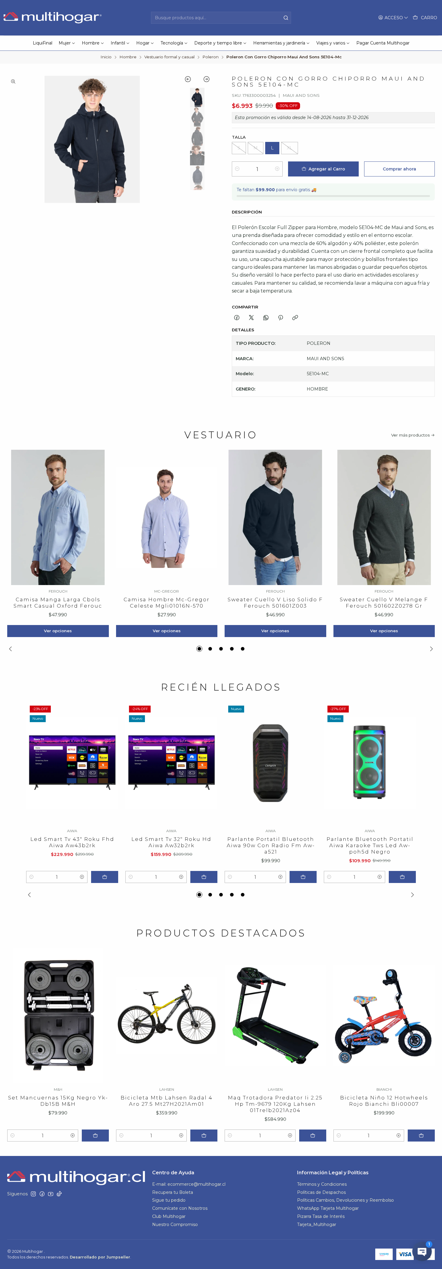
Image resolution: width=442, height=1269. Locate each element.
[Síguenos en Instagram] (33, 1194)
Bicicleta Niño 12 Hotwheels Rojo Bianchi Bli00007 (384, 1101)
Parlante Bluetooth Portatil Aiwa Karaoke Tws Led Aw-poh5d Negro (370, 845)
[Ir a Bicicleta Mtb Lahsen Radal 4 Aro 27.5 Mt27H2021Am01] (167, 1015)
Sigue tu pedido (169, 1200)
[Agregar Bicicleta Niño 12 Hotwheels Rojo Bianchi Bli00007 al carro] (421, 1136)
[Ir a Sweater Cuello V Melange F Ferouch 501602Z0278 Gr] (384, 517)
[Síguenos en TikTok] (59, 1194)
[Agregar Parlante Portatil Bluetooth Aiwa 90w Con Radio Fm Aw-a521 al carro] (303, 877)
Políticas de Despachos (321, 1192)
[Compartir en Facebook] (237, 318)
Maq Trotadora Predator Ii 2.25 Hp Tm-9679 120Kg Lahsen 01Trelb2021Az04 (275, 1104)
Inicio (106, 57)
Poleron (210, 57)
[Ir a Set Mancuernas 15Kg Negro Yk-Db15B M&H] (58, 1015)
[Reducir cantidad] (237, 169)
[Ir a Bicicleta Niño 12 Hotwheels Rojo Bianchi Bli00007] (384, 1015)
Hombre (128, 57)
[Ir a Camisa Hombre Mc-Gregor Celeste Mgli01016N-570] (167, 517)
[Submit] (286, 18)
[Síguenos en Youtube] (51, 1194)
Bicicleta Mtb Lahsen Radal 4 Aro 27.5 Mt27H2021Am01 (167, 1101)
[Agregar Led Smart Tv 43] (104, 877)
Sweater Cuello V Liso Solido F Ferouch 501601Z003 (275, 602)
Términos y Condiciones (322, 1184)
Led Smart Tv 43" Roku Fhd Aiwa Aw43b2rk (72, 842)
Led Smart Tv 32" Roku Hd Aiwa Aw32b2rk (171, 842)
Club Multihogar (169, 1216)
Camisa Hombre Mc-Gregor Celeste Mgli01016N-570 (167, 602)
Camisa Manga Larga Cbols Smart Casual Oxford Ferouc (58, 602)
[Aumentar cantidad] (277, 169)
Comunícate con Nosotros (179, 1208)
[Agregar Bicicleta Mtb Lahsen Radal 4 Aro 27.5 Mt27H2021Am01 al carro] (203, 1136)
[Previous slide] (190, 80)
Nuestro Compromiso (175, 1224)
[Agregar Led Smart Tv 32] (203, 877)
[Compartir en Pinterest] (280, 318)
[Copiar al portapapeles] (295, 318)
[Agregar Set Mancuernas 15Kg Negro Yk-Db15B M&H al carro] (95, 1136)
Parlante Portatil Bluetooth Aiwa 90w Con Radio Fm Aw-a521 (271, 845)
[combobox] (221, 18)
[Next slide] (203, 80)
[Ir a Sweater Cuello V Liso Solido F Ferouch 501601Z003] (275, 517)
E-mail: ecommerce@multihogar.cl (189, 1184)
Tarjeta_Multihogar (316, 1224)
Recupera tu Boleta (172, 1192)
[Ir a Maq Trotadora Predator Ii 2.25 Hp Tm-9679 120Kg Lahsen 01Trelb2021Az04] (275, 1015)
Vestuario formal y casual (169, 57)
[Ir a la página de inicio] (53, 17)
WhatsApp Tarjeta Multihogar (328, 1208)
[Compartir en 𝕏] (251, 318)
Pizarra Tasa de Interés (321, 1216)
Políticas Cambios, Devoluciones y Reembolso (345, 1200)
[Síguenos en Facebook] (42, 1194)
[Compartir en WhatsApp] (266, 318)
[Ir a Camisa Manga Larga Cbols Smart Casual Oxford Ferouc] (58, 517)
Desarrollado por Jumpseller (100, 1257)
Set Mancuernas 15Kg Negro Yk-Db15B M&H (58, 1101)
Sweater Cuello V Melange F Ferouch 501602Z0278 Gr (384, 602)
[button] (199, 648)
